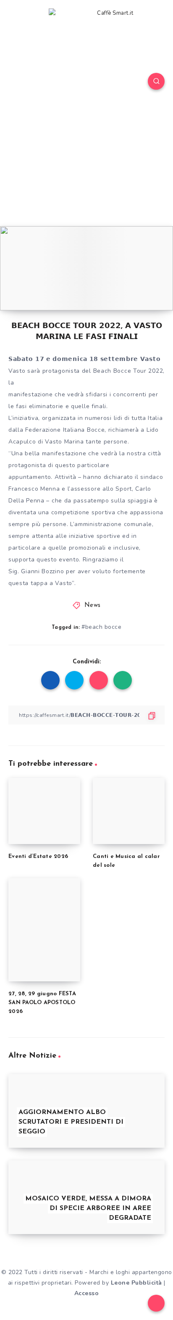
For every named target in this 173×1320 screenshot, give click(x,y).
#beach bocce (101, 627)
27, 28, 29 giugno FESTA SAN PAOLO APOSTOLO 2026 (42, 1002)
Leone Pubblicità (136, 1283)
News (92, 605)
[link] (34, 489)
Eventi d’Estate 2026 (38, 856)
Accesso (86, 1293)
